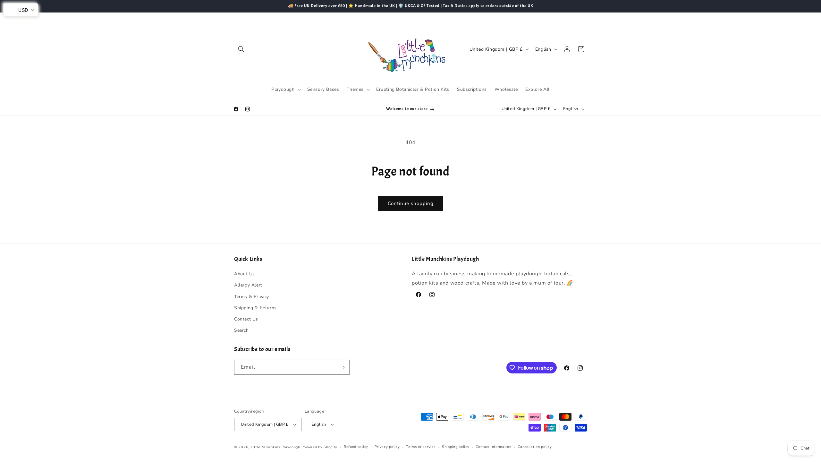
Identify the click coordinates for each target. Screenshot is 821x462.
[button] (241, 49)
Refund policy (356, 446)
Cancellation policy (535, 446)
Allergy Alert (248, 285)
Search (241, 330)
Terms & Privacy (251, 297)
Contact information (493, 446)
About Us (244, 274)
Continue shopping (411, 203)
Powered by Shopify (319, 447)
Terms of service (421, 446)
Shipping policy (456, 446)
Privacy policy (387, 446)
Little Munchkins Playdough (275, 447)
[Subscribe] (342, 367)
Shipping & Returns (255, 308)
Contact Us (246, 319)
